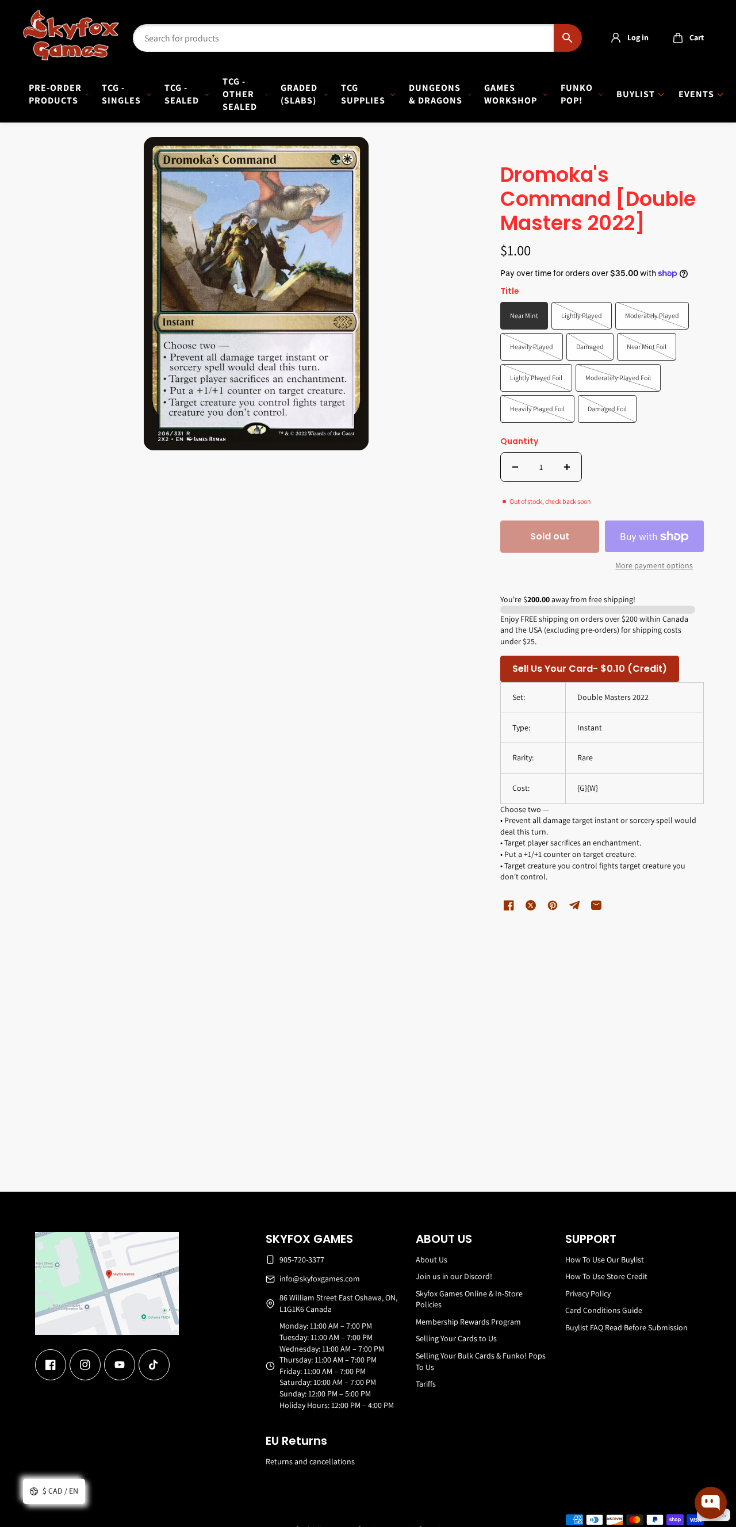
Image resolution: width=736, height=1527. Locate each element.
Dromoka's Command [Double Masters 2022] (598, 200)
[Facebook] (50, 1364)
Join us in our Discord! (454, 1276)
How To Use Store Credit (606, 1276)
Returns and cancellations (310, 1461)
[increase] (567, 467)
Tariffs (426, 1384)
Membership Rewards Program (468, 1321)
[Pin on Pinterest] (552, 905)
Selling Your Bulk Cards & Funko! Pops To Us (481, 1361)
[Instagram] (85, 1364)
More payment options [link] (654, 565)
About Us (431, 1259)
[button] (685, 37)
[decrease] (515, 467)
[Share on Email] (596, 905)
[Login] (615, 37)
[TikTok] (154, 1364)
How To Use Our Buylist (604, 1259)
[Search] (568, 38)
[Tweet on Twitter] (530, 905)
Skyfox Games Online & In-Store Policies (469, 1299)
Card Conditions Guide (603, 1310)
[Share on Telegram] (574, 905)
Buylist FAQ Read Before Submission (626, 1327)
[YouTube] (119, 1364)
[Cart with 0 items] (677, 37)
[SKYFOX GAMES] (71, 35)
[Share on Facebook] (509, 905)
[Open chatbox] (711, 1503)
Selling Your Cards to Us (456, 1338)
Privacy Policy (588, 1293)
